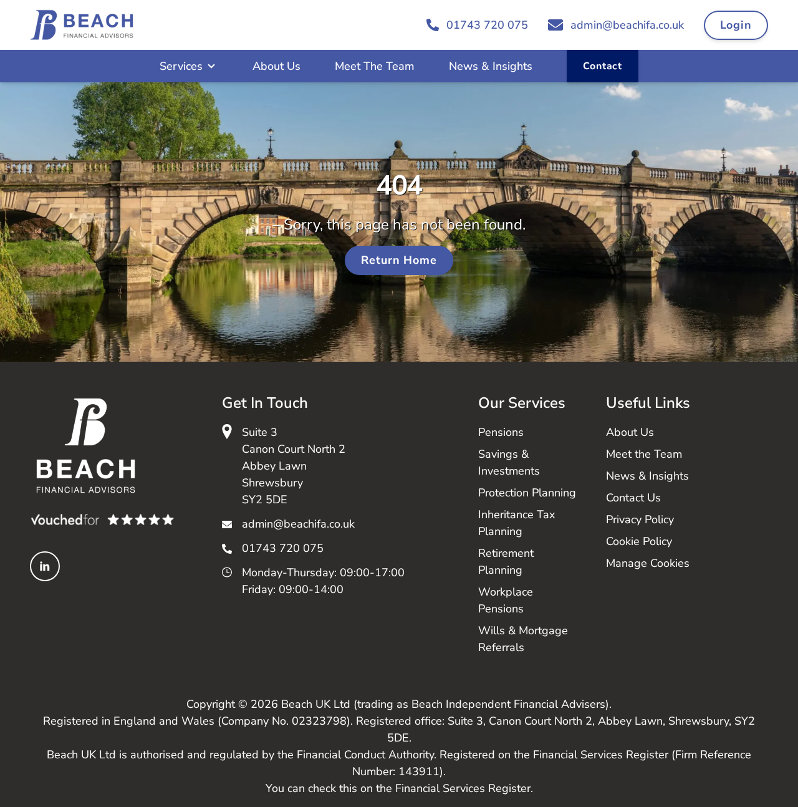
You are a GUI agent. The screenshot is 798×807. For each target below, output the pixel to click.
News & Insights (490, 66)
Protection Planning (527, 492)
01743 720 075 (283, 548)
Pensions (501, 432)
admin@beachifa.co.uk (298, 523)
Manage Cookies (648, 563)
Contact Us (633, 497)
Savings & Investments (509, 462)
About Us (276, 66)
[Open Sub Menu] (210, 66)
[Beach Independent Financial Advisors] (81, 25)
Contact (602, 66)
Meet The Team (375, 66)
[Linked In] (45, 566)
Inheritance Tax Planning (516, 523)
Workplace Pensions (505, 600)
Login (736, 24)
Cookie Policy (639, 541)
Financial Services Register (463, 788)
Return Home (399, 260)
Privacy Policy (640, 519)
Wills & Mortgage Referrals (523, 639)
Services (181, 66)
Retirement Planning (506, 561)
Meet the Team (644, 454)
